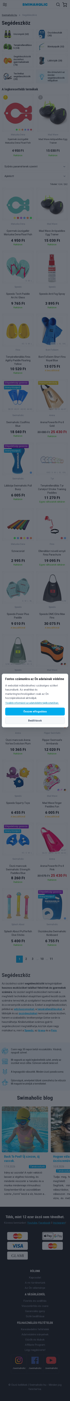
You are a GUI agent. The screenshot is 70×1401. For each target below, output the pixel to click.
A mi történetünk (35, 1282)
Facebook (44, 1222)
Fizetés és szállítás (35, 1300)
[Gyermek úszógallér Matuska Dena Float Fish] (18, 204)
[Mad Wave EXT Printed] (52, 650)
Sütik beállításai (35, 1316)
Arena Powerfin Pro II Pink (52, 868)
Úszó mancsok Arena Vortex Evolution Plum (18, 742)
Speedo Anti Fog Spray (52, 293)
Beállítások (35, 720)
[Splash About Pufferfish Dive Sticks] (18, 904)
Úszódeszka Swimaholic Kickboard (52, 933)
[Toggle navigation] (4, 4)
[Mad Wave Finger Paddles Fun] (52, 776)
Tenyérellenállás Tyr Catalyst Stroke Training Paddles (52, 489)
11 (51, 959)
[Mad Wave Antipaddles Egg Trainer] (52, 204)
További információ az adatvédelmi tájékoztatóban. (32, 703)
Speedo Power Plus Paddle (18, 616)
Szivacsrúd (17, 551)
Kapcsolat (35, 1277)
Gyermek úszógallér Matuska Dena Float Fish (18, 232)
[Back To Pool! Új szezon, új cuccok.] (25, 1129)
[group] (18, 126)
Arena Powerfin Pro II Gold (52, 424)
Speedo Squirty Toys (18, 803)
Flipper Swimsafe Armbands (52, 742)
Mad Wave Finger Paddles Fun (52, 805)
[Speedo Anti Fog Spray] (52, 267)
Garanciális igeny (35, 1311)
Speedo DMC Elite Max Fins (52, 616)
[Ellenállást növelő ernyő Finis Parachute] (52, 524)
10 (42, 959)
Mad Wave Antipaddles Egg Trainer (52, 232)
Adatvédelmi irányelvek (35, 1334)
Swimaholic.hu (9, 15)
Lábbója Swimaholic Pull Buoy (18, 487)
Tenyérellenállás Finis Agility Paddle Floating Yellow (18, 360)
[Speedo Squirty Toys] (18, 776)
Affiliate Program (35, 1344)
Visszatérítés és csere (35, 1306)
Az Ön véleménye (35, 1287)
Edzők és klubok (35, 1339)
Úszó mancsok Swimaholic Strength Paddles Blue (18, 869)
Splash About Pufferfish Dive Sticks (18, 933)
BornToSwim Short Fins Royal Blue (52, 358)
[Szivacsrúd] (18, 524)
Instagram (59, 1222)
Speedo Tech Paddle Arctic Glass (18, 295)
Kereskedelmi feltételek (35, 1329)
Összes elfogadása (35, 711)
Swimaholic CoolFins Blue (18, 424)
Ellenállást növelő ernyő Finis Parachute (52, 553)
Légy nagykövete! (35, 1350)
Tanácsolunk (37, 1166)
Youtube (32, 1222)
